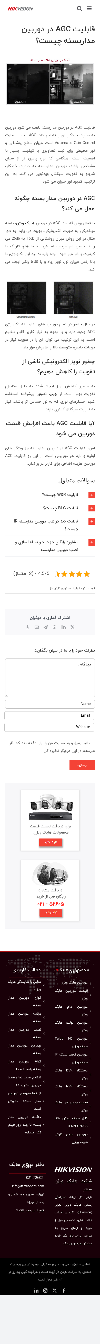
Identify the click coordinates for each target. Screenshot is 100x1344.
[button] (50, 495)
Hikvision (85, 1213)
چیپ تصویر (47, 394)
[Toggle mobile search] (79, 8)
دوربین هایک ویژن (31, 223)
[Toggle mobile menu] (89, 8)
